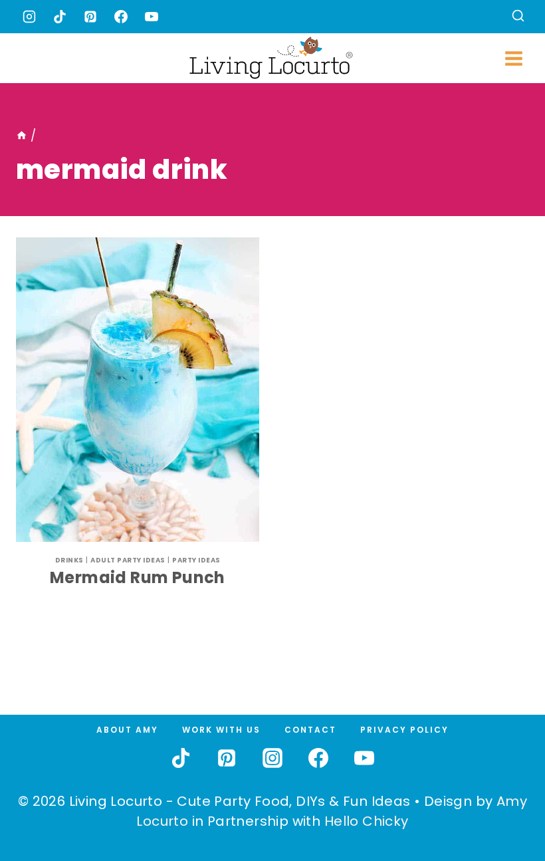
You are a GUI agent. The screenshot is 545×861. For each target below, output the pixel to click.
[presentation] (137, 389)
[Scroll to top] (506, 802)
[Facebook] (121, 16)
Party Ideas (196, 560)
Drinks (69, 560)
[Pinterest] (90, 16)
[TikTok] (60, 16)
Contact (310, 729)
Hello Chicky (366, 821)
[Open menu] (513, 58)
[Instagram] (29, 16)
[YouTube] (151, 16)
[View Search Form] (518, 17)
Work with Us (221, 729)
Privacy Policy (404, 729)
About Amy (127, 729)
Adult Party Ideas (127, 560)
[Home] (21, 136)
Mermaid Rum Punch (137, 577)
